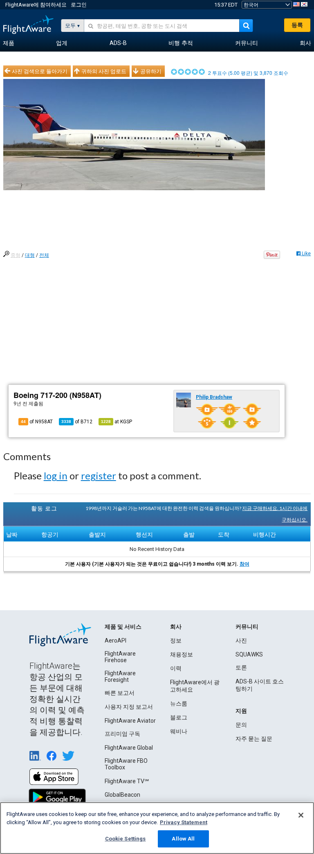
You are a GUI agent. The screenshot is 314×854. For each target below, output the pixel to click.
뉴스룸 (178, 703)
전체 (44, 255)
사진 (241, 640)
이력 (176, 668)
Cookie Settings (125, 839)
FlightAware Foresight (120, 676)
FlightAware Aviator (130, 720)
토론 (241, 667)
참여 (244, 564)
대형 (30, 255)
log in (55, 475)
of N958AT (37, 422)
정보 (176, 640)
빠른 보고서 (120, 693)
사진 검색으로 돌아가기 (39, 71)
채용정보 (181, 654)
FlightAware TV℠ (127, 781)
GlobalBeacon (122, 794)
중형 (15, 255)
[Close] (301, 815)
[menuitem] (8, 43)
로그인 (79, 5)
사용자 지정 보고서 (129, 706)
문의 (241, 724)
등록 (297, 25)
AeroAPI (115, 640)
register (98, 475)
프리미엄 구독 (122, 733)
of (76, 422)
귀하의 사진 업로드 (103, 71)
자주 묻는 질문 (254, 738)
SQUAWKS (249, 654)
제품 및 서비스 (123, 626)
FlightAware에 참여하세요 (36, 5)
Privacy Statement (183, 822)
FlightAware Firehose (120, 656)
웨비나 (178, 731)
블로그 (178, 717)
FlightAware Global (129, 747)
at (116, 422)
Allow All (183, 839)
